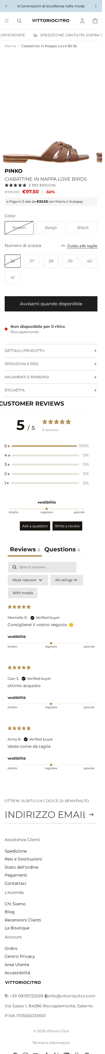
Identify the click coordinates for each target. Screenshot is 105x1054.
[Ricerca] (19, 20)
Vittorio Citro (57, 1031)
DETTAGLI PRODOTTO (24, 350)
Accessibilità (17, 972)
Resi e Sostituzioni (23, 859)
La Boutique (17, 928)
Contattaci (15, 883)
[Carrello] (95, 20)
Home (10, 46)
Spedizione (16, 851)
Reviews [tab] (25, 549)
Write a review (67, 526)
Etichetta (15, 390)
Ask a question (35, 526)
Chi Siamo (15, 903)
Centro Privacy (20, 956)
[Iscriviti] (91, 815)
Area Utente (17, 964)
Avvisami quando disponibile (51, 303)
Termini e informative (51, 1043)
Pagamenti (16, 875)
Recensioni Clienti (23, 920)
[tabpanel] (51, 670)
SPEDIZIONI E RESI (21, 364)
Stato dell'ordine (21, 867)
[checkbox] (23, 593)
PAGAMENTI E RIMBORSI (27, 377)
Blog (10, 911)
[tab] (62, 550)
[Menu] (6, 21)
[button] (46, 446)
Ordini (11, 948)
